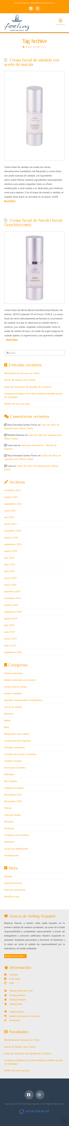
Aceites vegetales (13, 693)
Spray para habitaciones (16, 848)
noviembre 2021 (12, 490)
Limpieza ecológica (14, 787)
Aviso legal (13, 978)
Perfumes (9, 821)
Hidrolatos (9, 774)
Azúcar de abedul (13, 706)
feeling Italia (14, 1003)
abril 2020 (9, 571)
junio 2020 (9, 564)
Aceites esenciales (13, 673)
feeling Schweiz (16, 995)
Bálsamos (9, 713)
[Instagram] (38, 8)
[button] (60, 21)
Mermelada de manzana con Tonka (21, 373)
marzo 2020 (10, 578)
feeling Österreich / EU (20, 990)
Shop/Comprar (15, 1011)
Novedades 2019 (13, 794)
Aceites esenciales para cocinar (20, 679)
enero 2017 (10, 645)
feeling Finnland (16, 999)
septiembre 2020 (13, 544)
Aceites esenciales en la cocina (23, 1016)
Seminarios (13, 1020)
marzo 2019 (10, 638)
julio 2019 (9, 625)
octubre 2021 (11, 497)
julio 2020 (9, 557)
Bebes (7, 720)
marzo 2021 (10, 523)
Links (10, 982)
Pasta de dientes (12, 814)
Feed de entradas (13, 883)
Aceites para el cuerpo (15, 686)
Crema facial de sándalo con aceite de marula (31, 62)
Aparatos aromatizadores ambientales (23, 700)
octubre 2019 (11, 605)
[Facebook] (31, 8)
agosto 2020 (10, 551)
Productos (9, 828)
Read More (10, 200)
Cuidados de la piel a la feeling (20, 754)
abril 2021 (9, 517)
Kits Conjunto (10, 781)
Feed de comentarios (15, 889)
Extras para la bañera (15, 767)
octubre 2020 (11, 537)
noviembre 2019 (12, 598)
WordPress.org (11, 896)
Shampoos (9, 841)
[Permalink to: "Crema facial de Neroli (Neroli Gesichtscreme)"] (35, 267)
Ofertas (8, 808)
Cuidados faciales (13, 760)
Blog (6, 727)
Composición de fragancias (17, 740)
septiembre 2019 (13, 611)
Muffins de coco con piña (16, 403)
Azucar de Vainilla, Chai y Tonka (19, 379)
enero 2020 (10, 584)
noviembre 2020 (12, 530)
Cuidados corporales (14, 747)
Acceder (8, 876)
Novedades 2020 (13, 801)
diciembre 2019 (12, 591)
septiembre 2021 (13, 503)
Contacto (12, 974)
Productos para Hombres (16, 835)
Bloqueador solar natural (16, 733)
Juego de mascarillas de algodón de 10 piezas (27, 386)
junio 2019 (9, 631)
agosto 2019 (10, 618)
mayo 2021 (10, 510)
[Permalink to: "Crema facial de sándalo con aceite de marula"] (35, 115)
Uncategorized (11, 855)
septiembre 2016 (13, 652)
